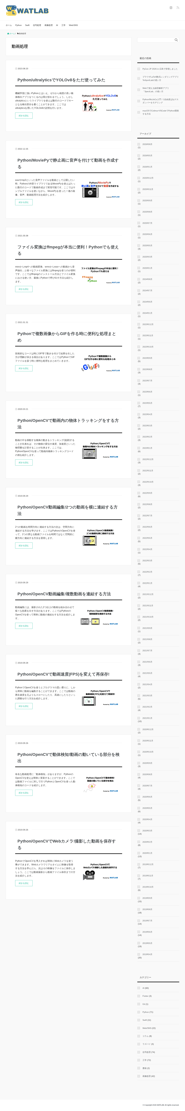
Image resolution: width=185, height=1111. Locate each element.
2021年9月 (147, 628)
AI (57, 25)
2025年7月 (147, 223)
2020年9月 (147, 763)
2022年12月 (148, 459)
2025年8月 (147, 212)
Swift (27, 25)
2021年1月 (147, 718)
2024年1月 (147, 313)
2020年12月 (148, 729)
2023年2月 (147, 437)
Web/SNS (73, 25)
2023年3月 (147, 425)
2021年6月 (147, 662)
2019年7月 (147, 920)
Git (144, 1004)
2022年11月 (148, 470)
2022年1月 (147, 583)
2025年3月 (147, 257)
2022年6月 (147, 527)
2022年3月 (147, 560)
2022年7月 (147, 515)
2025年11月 (148, 189)
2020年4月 (147, 819)
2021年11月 (148, 605)
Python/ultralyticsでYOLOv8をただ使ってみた (61, 80)
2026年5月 (147, 155)
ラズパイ (147, 1044)
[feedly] (178, 7)
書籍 (145, 1068)
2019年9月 (147, 898)
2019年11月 (148, 875)
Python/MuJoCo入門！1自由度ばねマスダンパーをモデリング (160, 101)
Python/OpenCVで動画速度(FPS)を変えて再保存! (63, 674)
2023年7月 (147, 380)
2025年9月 (147, 200)
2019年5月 (147, 943)
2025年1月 (147, 268)
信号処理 (37, 25)
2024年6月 (147, 302)
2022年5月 (147, 538)
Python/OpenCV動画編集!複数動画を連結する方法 (64, 594)
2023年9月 (147, 358)
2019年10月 (148, 887)
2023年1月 (147, 448)
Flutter (145, 996)
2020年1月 (147, 853)
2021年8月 (147, 639)
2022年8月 (147, 504)
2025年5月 (147, 245)
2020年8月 (147, 774)
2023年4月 (147, 414)
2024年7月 (147, 290)
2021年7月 (147, 650)
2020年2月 (147, 842)
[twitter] (171, 7)
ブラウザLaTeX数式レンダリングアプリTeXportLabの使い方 (161, 78)
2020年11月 (148, 741)
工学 (63, 25)
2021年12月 (148, 594)
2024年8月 (147, 279)
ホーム (9, 25)
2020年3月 (147, 830)
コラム (146, 1036)
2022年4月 (147, 549)
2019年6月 (147, 932)
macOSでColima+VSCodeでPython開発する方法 (161, 112)
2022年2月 (147, 572)
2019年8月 (147, 909)
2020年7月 (147, 785)
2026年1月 (147, 167)
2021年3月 (147, 695)
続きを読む (24, 115)
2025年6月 (147, 234)
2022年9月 (147, 493)
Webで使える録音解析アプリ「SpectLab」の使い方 (156, 89)
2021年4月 (147, 684)
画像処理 (49, 25)
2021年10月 (148, 617)
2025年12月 (148, 178)
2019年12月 (148, 864)
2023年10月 (148, 347)
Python (18, 25)
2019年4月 (147, 954)
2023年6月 (147, 392)
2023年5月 (147, 403)
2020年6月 (147, 797)
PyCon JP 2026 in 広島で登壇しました (160, 69)
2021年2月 (147, 707)
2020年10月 (148, 752)
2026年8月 (147, 144)
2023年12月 (148, 324)
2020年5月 (147, 808)
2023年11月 (148, 335)
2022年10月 (148, 482)
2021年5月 (147, 673)
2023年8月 (147, 369)
